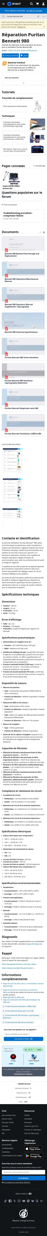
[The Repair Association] (41, 1201)
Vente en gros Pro (31, 1126)
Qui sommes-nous (9, 1115)
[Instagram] (19, 1201)
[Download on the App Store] (33, 1148)
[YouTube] (23, 1201)
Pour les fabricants (31, 1133)
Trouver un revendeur (32, 1130)
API (3, 1133)
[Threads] (37, 1201)
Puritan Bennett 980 (15, 16)
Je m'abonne (23, 1178)
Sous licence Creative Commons (23, 1227)
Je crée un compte (34, 10)
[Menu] (3, 4)
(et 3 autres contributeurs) (27, 50)
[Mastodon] (28, 1201)
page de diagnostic (35, 944)
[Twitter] (14, 1201)
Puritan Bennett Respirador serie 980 (19, 1011)
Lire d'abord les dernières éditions (17, 1182)
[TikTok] (5, 1201)
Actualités (28, 1119)
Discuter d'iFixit (8, 1122)
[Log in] (43, 4)
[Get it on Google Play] (33, 1156)
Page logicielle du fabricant (13, 997)
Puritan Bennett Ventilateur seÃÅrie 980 (20, 1006)
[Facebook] (10, 1201)
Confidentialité (7, 1148)
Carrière (5, 1126)
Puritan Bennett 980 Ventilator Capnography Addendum (21, 1016)
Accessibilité (6, 1145)
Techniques (8, 115)
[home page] (14, 4)
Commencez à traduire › (23, 1074)
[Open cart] (37, 4)
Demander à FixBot (22, 1039)
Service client (7, 1119)
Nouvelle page (40, 166)
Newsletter (6, 1130)
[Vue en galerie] (44, 232)
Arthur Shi (12, 50)
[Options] (3, 16)
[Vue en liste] (40, 232)
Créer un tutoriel (11, 55)
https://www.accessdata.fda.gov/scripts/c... (18, 968)
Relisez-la (21, 27)
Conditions (6, 1152)
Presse (26, 1115)
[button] (31, 4)
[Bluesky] (32, 1201)
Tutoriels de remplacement (17, 98)
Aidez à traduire (22, 1194)
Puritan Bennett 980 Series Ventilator (19, 1022)
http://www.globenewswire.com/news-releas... (19, 964)
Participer (28, 1122)
